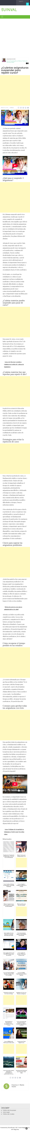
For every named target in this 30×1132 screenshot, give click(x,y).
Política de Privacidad (9, 1110)
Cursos (12, 107)
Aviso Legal (6, 1112)
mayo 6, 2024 (5, 107)
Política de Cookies (8, 1114)
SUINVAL (9, 9)
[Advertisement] (15, 36)
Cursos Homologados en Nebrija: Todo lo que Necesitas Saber (17, 61)
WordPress (11, 1127)
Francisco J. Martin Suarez (18, 1085)
